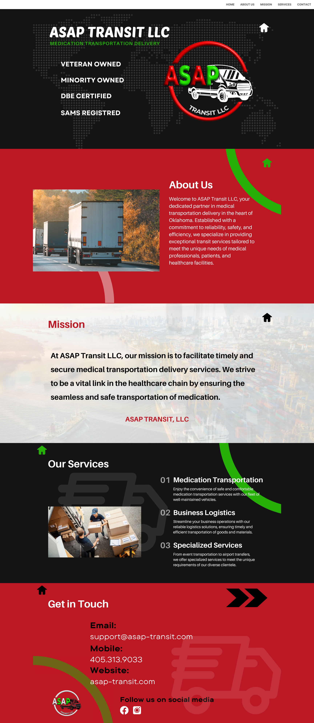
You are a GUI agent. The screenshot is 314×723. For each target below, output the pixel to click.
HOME (230, 4)
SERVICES (284, 4)
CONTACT (304, 4)
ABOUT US (247, 4)
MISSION (266, 4)
